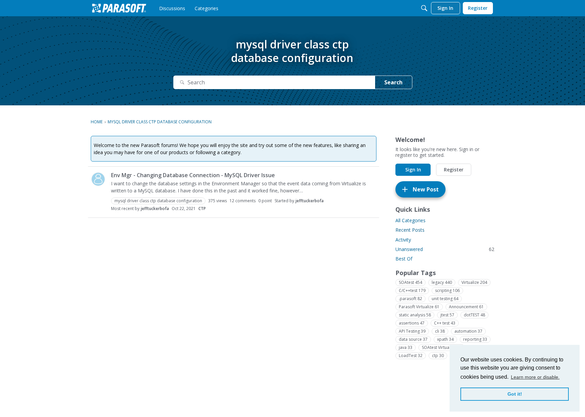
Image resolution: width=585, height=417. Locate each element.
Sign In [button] (413, 169)
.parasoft (410, 298)
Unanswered (444, 249)
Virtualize (474, 282)
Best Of (403, 258)
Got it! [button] (514, 394)
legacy (442, 282)
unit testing (445, 298)
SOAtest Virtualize (441, 347)
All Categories (410, 220)
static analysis (415, 315)
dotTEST (474, 315)
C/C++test (412, 290)
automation (468, 331)
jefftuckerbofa (310, 201)
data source (413, 339)
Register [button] (453, 169)
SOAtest (410, 282)
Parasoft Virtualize (419, 307)
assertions (412, 323)
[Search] (424, 8)
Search (393, 82)
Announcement (466, 307)
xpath (445, 339)
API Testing (412, 331)
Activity (403, 239)
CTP (202, 208)
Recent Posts (410, 230)
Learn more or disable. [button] (535, 377)
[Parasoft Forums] (119, 8)
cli (440, 331)
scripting (447, 290)
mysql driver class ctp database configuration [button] (158, 201)
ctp (438, 355)
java (405, 347)
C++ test (444, 323)
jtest (447, 315)
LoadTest (410, 355)
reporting (475, 339)
